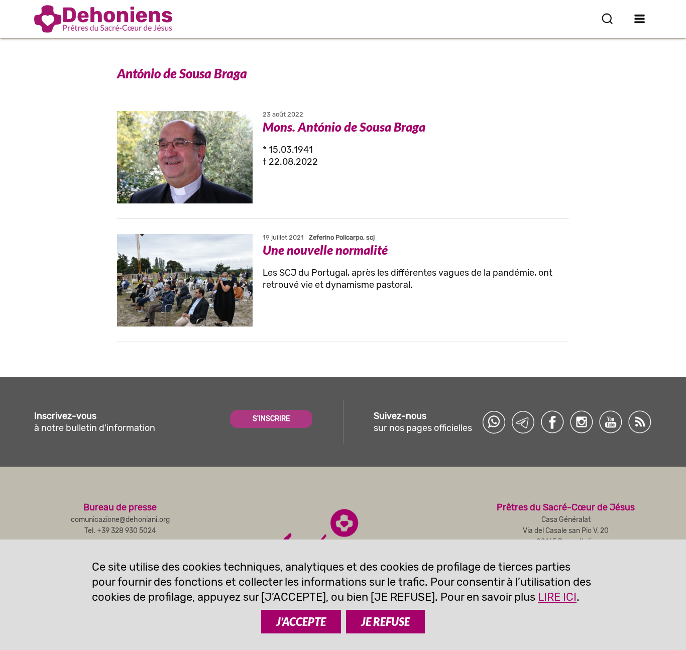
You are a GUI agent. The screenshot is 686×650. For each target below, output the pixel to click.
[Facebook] (552, 422)
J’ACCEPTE (301, 621)
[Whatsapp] (494, 422)
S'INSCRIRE (271, 418)
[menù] (640, 19)
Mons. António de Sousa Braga (344, 126)
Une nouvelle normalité (325, 249)
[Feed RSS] (640, 422)
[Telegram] (523, 422)
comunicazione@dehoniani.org (120, 519)
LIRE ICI (557, 597)
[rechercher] (607, 19)
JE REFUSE (385, 621)
